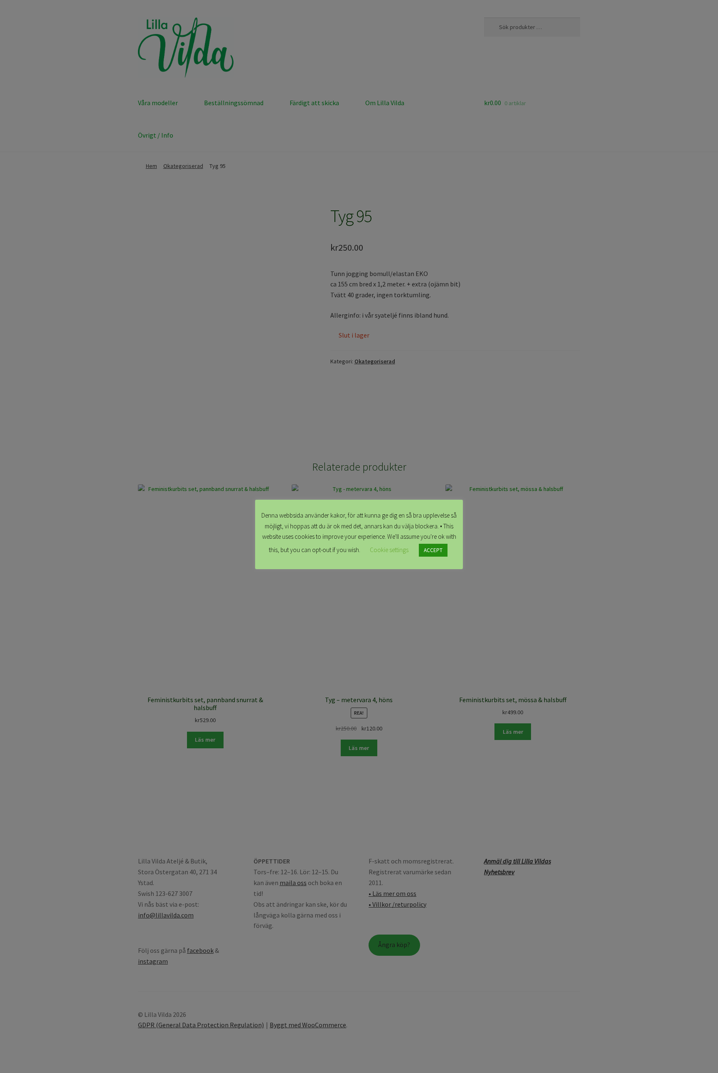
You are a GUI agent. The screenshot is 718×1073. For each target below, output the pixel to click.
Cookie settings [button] (389, 550)
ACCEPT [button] (433, 550)
